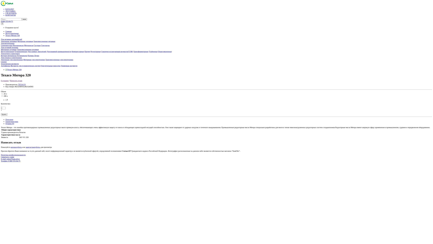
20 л (5, 94)
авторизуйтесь (16, 147)
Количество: (5, 104)
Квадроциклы (18, 45)
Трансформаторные (140, 52)
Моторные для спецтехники (34, 60)
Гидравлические (21, 52)
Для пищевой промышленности (59, 52)
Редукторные (96, 52)
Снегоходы (45, 45)
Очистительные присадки (50, 66)
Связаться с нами (7, 157)
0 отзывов (5, 81)
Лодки (36, 56)
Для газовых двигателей (37, 52)
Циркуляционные (165, 52)
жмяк (24, 19)
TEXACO (22, 85)
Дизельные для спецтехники (12, 60)
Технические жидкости (10, 64)
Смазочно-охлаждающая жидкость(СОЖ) (117, 52)
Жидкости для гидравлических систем (25, 66)
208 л (6, 96)
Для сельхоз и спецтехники (11, 58)
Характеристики (11, 122)
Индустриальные (12, 33)
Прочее (87, 52)
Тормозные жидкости (69, 66)
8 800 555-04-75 (7, 21)
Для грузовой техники (9, 47)
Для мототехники (7, 43)
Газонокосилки (7, 45)
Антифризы (5, 66)
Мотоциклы (28, 45)
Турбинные (153, 52)
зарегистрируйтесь (33, 147)
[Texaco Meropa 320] (13, 70)
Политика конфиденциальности (13, 155)
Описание (9, 120)
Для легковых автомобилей (11, 39)
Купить (4, 114)
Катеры (31, 56)
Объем (3, 92)
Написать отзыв (16, 81)
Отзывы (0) (9, 124)
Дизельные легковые (9, 41)
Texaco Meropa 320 (12, 35)
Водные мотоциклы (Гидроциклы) (14, 56)
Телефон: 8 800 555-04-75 (10, 161)
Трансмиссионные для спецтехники (59, 60)
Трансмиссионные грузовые (28, 49)
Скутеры (37, 45)
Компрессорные (78, 52)
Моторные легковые (25, 41)
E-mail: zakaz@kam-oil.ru (10, 159)
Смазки (4, 62)
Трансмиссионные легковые (44, 41)
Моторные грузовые (9, 49)
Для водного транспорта (10, 54)
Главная (8, 31)
